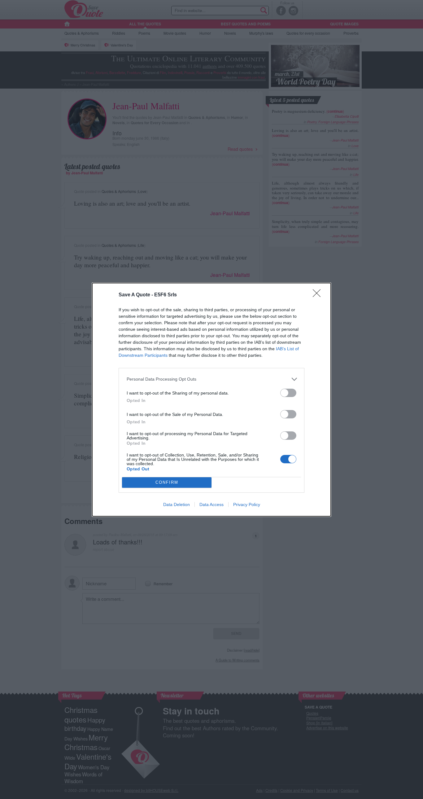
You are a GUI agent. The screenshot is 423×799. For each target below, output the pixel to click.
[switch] (288, 393)
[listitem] (211, 379)
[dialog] (211, 399)
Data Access (211, 504)
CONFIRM (166, 482)
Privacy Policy (246, 504)
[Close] (319, 295)
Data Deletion (176, 504)
